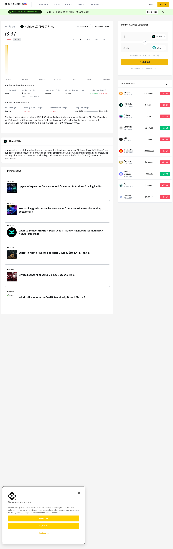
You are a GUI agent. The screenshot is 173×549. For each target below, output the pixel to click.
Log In (150, 4)
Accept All (44, 518)
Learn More (152, 12)
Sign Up (163, 4)
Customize (44, 533)
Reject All (43, 526)
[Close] (79, 493)
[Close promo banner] (163, 12)
